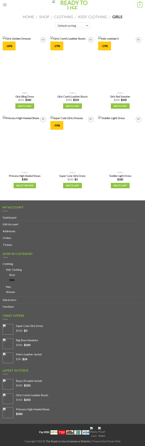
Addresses (9, 231)
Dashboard (9, 217)
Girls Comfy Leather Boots (72, 96)
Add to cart (25, 106)
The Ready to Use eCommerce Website (68, 441)
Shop (44, 16)
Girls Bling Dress (24, 96)
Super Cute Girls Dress (72, 175)
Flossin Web (114, 441)
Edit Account (10, 224)
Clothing (63, 16)
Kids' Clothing (92, 16)
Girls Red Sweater (120, 96)
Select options (24, 185)
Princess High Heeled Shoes (24, 175)
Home (28, 16)
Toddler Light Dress (120, 175)
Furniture (8, 306)
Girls (12, 279)
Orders (7, 237)
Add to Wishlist (41, 46)
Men (8, 286)
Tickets (7, 244)
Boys (12, 274)
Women (10, 292)
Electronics (9, 299)
